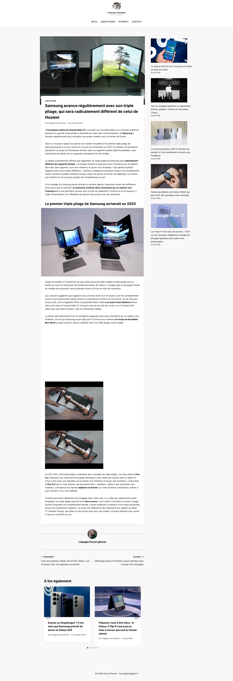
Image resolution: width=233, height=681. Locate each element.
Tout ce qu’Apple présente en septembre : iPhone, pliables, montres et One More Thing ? (171, 109)
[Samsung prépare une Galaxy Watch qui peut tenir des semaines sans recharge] (171, 176)
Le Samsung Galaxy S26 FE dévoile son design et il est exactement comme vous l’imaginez (170, 152)
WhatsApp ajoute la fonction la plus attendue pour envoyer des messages (119, 561)
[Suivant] (137, 616)
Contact (137, 22)
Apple (94, 22)
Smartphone (108, 22)
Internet (123, 22)
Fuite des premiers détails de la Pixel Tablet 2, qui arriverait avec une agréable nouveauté (65, 561)
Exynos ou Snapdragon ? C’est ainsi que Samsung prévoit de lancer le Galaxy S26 (66, 626)
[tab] (87, 647)
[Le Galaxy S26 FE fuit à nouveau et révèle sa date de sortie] (171, 50)
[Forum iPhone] (116, 8)
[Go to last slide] (48, 616)
